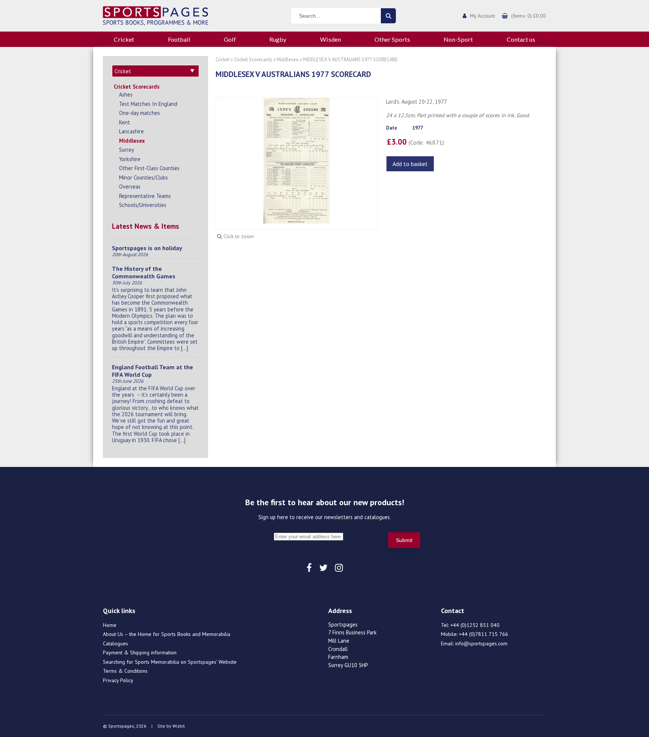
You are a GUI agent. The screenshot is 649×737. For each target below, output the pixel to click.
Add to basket (410, 164)
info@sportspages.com (481, 643)
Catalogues (115, 643)
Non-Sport (458, 39)
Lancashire (131, 131)
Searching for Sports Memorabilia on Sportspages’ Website (170, 661)
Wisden (330, 39)
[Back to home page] (155, 15)
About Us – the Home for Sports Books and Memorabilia (166, 634)
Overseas (129, 186)
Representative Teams (145, 195)
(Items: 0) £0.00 (528, 15)
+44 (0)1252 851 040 (475, 625)
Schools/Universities (142, 204)
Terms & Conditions (125, 671)
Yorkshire (129, 159)
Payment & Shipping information (140, 652)
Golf (230, 39)
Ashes (126, 94)
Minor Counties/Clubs (143, 177)
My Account (482, 15)
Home (109, 625)
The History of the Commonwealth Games (143, 272)
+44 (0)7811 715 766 (483, 634)
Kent (124, 122)
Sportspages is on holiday (147, 248)
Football (179, 39)
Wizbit (178, 726)
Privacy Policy (118, 680)
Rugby (277, 39)
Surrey (126, 149)
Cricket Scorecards (137, 86)
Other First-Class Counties (149, 168)
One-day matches (139, 112)
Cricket (124, 39)
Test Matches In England (148, 103)
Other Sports (392, 39)
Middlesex (132, 140)
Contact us (521, 39)
